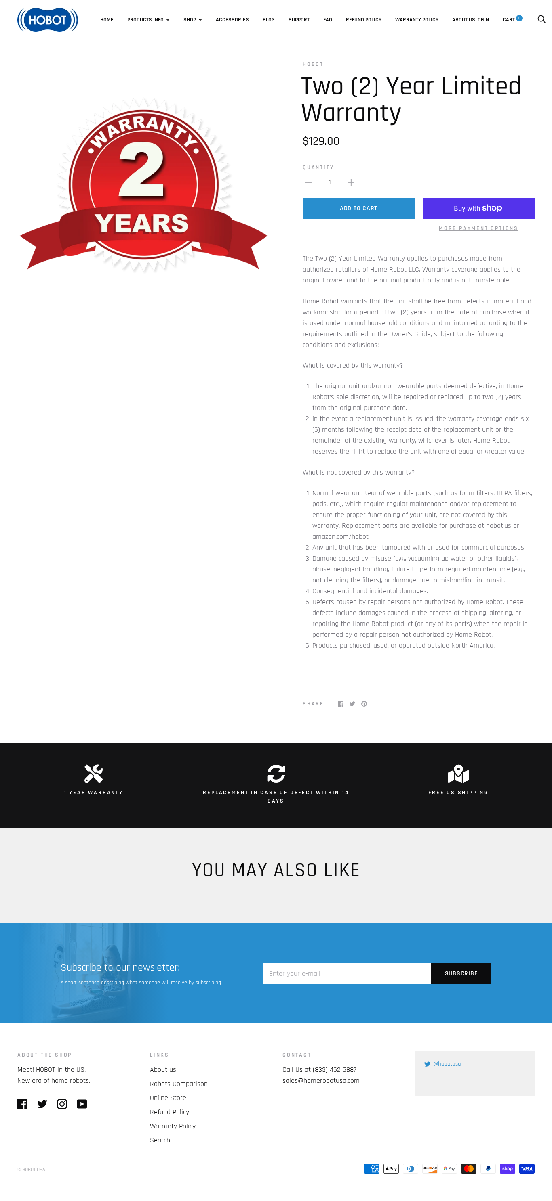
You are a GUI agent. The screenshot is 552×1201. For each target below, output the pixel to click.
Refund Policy (363, 19)
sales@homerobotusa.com (321, 1080)
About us (463, 19)
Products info (145, 19)
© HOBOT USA (31, 1169)
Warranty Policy (416, 19)
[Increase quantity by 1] (351, 182)
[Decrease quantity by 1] (308, 182)
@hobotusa (447, 1064)
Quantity (318, 167)
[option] (143, 186)
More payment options (478, 228)
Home (107, 19)
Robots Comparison (179, 1083)
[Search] (541, 19)
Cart (511, 19)
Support (299, 19)
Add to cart (358, 208)
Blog (269, 19)
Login (482, 19)
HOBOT (313, 64)
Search (160, 1140)
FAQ (327, 19)
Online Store (168, 1098)
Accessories (232, 19)
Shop (189, 19)
